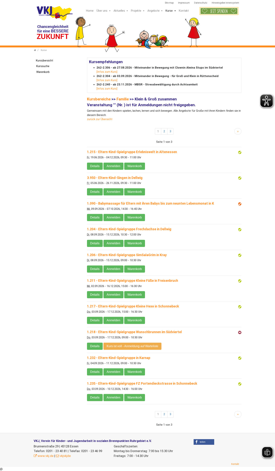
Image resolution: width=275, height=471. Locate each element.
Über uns (102, 10)
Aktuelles (120, 10)
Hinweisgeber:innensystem (225, 2)
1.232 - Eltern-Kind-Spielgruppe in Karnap (118, 358)
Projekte (136, 10)
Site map (169, 2)
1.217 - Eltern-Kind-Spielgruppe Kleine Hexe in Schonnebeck (133, 306)
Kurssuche (42, 66)
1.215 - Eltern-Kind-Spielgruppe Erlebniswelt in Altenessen (132, 152)
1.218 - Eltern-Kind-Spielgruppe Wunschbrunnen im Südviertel (134, 332)
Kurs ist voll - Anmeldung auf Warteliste (132, 346)
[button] (204, 442)
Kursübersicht (44, 60)
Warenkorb (134, 166)
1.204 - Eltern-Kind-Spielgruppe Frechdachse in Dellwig (129, 229)
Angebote (153, 10)
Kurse (169, 10)
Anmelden (113, 166)
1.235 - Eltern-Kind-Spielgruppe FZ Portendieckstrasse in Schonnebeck (142, 383)
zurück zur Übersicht (99, 119)
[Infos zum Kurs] (107, 71)
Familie (123, 99)
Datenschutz (200, 2)
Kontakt (184, 10)
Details (95, 166)
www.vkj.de (46, 456)
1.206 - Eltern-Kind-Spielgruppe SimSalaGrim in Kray (127, 255)
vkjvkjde (65, 456)
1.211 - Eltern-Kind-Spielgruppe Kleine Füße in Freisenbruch (132, 281)
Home (90, 10)
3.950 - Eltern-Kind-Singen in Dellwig (115, 178)
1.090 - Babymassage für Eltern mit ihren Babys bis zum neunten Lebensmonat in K (150, 203)
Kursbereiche (99, 99)
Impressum (184, 2)
